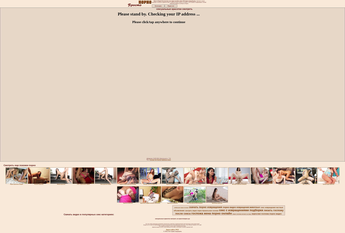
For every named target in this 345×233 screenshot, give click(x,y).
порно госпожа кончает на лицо (242, 214)
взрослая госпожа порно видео (267, 214)
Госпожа (152, 159)
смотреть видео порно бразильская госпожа (201, 211)
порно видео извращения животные (241, 207)
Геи (156, 159)
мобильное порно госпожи (181, 207)
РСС (177, 229)
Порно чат (171, 6)
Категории (158, 6)
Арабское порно (166, 159)
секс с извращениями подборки (241, 210)
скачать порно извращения (205, 207)
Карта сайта (170, 229)
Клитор (159, 159)
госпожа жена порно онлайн (211, 213)
